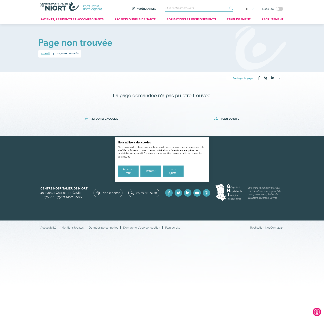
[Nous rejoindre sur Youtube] (197, 193)
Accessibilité (48, 227)
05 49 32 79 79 (146, 193)
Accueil (45, 53)
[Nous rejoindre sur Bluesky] (178, 193)
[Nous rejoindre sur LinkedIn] (187, 193)
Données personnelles (103, 227)
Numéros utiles (146, 9)
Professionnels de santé (135, 19)
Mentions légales (73, 227)
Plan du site (230, 118)
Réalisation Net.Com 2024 (267, 227)
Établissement (239, 19)
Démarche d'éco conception (141, 227)
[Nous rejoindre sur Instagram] (206, 193)
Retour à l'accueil (104, 118)
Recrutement (273, 19)
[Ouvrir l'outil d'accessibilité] (317, 312)
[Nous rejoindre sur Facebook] (169, 193)
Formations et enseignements (191, 19)
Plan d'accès (111, 193)
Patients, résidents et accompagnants (72, 19)
